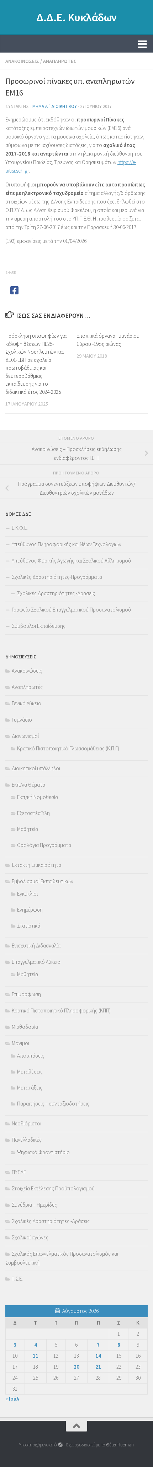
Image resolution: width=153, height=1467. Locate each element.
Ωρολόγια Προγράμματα (44, 845)
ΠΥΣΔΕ (19, 1172)
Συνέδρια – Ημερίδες (34, 1204)
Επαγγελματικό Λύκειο (36, 961)
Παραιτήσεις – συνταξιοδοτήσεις (53, 1103)
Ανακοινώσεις (22, 61)
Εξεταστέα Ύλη (33, 813)
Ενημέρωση (30, 909)
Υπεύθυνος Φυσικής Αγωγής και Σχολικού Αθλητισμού (71, 560)
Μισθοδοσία (25, 1026)
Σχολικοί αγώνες (30, 1237)
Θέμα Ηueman (120, 1445)
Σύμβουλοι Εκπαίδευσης (38, 626)
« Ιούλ (12, 1398)
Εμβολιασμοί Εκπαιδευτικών (42, 881)
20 (76, 1366)
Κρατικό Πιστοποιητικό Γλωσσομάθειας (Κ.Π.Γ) (68, 748)
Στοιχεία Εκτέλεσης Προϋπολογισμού (53, 1188)
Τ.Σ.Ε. (17, 1278)
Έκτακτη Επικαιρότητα (36, 865)
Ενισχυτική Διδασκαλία (36, 945)
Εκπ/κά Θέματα (28, 784)
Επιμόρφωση (26, 994)
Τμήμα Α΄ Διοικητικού (53, 106)
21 (98, 1366)
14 (98, 1355)
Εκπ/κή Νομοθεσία (37, 797)
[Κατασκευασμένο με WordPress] (60, 1444)
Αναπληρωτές (59, 61)
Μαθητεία (27, 829)
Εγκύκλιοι (27, 893)
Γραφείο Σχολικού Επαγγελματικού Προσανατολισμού (71, 609)
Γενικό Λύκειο (26, 703)
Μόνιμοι (20, 1043)
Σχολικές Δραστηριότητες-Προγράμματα (57, 577)
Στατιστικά (28, 925)
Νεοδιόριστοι (26, 1123)
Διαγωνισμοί (25, 736)
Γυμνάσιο (22, 719)
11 (35, 1355)
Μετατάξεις (29, 1087)
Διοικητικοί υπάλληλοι (36, 768)
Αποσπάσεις (30, 1055)
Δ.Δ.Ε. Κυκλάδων (76, 17)
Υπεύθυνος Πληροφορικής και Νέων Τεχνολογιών (66, 544)
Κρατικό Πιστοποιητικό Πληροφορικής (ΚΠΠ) (61, 1010)
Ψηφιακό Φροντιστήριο (43, 1152)
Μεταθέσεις (30, 1071)
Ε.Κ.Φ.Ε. (20, 528)
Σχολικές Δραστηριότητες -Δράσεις (56, 593)
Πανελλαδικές (27, 1139)
